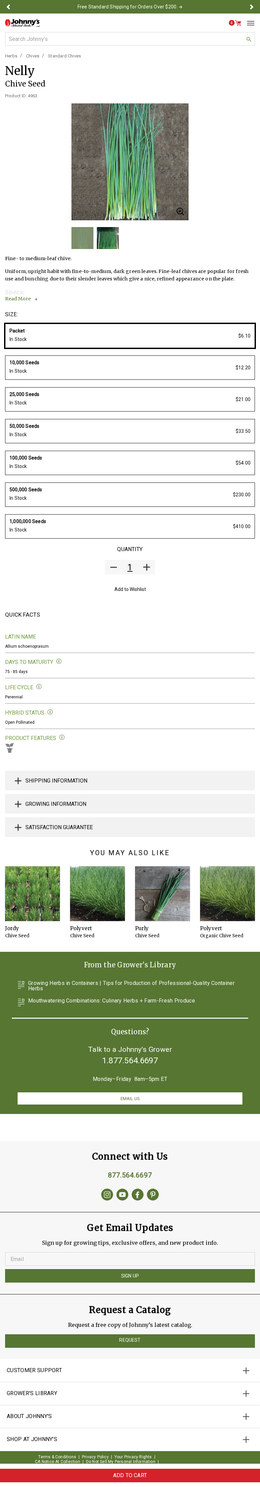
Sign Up (130, 1276)
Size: (11, 314)
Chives (32, 55)
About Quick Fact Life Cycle (39, 687)
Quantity (130, 549)
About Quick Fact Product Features (62, 737)
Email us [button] (130, 1098)
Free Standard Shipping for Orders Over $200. (128, 6)
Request (129, 1340)
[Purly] (162, 893)
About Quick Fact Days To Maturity (59, 661)
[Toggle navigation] (248, 23)
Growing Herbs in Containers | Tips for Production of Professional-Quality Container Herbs (131, 986)
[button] (8, 7)
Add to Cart (130, 1475)
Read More (18, 299)
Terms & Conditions (57, 1457)
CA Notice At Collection (57, 1461)
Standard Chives (64, 55)
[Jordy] (32, 893)
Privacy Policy (95, 1457)
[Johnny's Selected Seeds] (22, 23)
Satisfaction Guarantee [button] (59, 827)
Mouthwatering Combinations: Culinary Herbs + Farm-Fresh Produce (111, 1001)
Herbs (11, 55)
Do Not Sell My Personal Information (120, 1461)
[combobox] (130, 39)
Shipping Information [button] (56, 780)
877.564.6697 (130, 1175)
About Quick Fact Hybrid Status (50, 712)
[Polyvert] (97, 893)
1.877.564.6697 (130, 1060)
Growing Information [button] (55, 804)
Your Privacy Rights (133, 1457)
